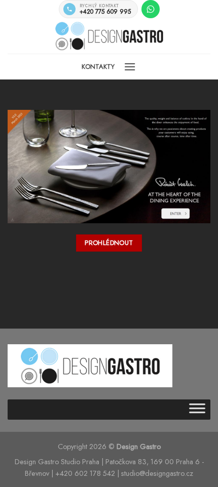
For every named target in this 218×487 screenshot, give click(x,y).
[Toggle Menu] (197, 409)
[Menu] (130, 66)
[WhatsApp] (150, 9)
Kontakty (98, 66)
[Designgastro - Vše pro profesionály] (109, 36)
